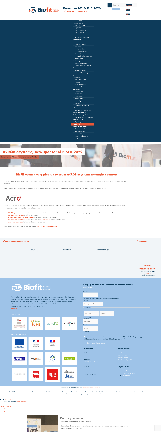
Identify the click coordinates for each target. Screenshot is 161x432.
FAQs (76, 138)
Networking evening (80, 70)
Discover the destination (81, 136)
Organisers (78, 28)
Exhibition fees (79, 91)
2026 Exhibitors (79, 94)
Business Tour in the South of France (82, 67)
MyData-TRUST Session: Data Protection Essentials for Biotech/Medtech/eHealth (82, 112)
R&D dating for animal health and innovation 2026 (83, 118)
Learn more (14, 308)
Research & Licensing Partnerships (81, 53)
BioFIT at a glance (80, 25)
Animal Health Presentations (84, 56)
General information (80, 129)
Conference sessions (80, 44)
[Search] (116, 9)
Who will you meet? (80, 79)
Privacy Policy (86, 387)
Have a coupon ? (9, 399)
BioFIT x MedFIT (79, 32)
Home (3, 157)
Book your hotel (79, 134)
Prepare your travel (80, 131)
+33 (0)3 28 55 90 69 (91, 362)
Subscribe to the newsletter (96, 343)
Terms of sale (125, 371)
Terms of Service (94, 387)
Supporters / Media (80, 84)
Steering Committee (80, 30)
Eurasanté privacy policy (128, 373)
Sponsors (77, 103)
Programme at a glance (81, 42)
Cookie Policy (126, 375)
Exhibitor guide (79, 96)
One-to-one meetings (81, 63)
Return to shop (22, 401)
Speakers (77, 82)
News (76, 35)
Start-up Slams (81, 49)
